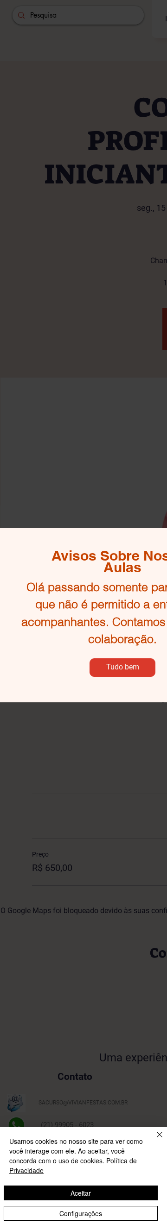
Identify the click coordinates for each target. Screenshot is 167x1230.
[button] (122, 667)
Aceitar (81, 1193)
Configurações (80, 1213)
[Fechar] (154, 1140)
